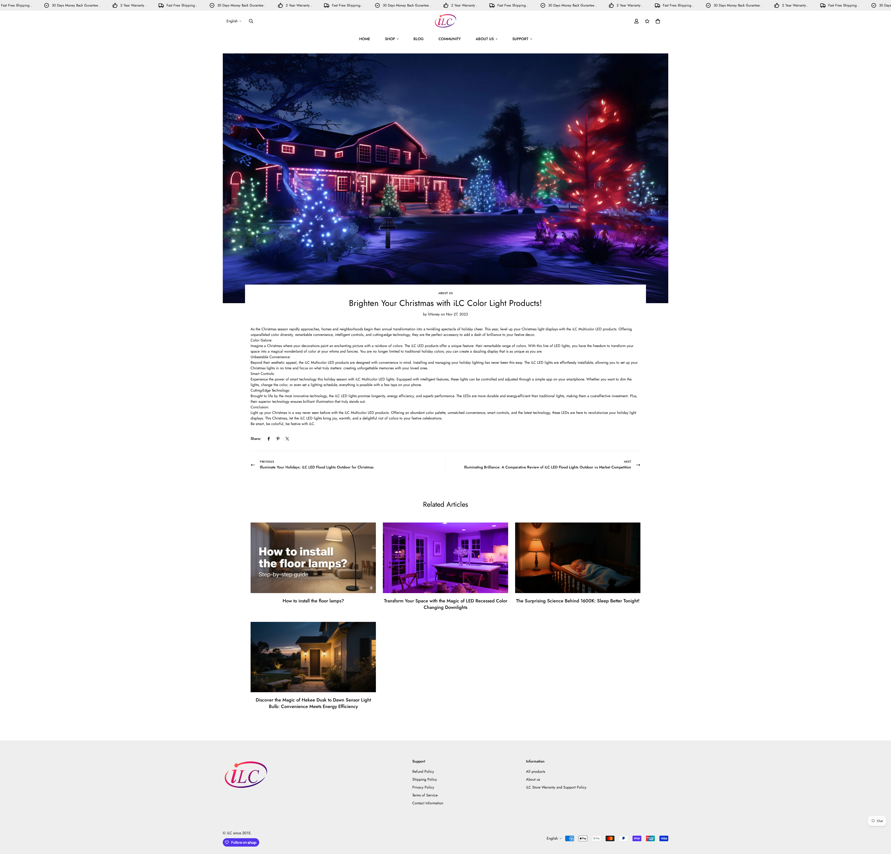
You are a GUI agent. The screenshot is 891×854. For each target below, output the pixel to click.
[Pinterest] (278, 439)
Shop (390, 39)
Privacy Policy (423, 787)
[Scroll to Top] (882, 828)
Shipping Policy (424, 779)
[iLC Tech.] (445, 21)
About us (445, 293)
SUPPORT (520, 39)
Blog (418, 39)
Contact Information (427, 803)
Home (364, 39)
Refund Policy (423, 771)
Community (450, 39)
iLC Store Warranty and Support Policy (556, 787)
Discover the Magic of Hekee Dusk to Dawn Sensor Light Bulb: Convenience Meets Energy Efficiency (313, 703)
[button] (657, 21)
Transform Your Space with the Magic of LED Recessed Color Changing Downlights (445, 604)
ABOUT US (485, 39)
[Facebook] (268, 439)
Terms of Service (425, 795)
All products (535, 771)
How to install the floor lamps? (313, 600)
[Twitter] (287, 439)
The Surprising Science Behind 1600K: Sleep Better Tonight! (577, 600)
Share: (256, 438)
